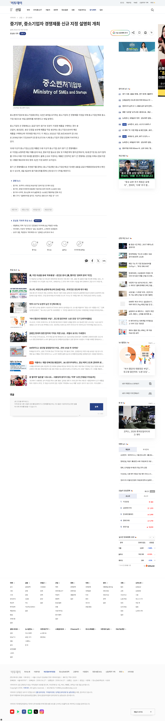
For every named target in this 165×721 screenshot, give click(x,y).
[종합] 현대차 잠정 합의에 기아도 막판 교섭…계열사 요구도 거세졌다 (57, 333)
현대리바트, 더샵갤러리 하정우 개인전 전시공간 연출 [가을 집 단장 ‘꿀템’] (141, 276)
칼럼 (137, 607)
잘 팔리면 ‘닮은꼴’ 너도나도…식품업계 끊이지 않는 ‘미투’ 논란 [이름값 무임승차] (62, 377)
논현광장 (138, 591)
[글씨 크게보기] (151, 32)
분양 (41, 599)
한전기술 (126, 527)
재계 (28, 10)
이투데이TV (44, 629)
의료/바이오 (82, 10)
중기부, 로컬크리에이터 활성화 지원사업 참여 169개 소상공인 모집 (37, 189)
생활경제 (73, 595)
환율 (11, 615)
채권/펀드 (13, 611)
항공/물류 (65, 10)
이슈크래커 (28, 633)
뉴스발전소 (28, 629)
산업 (18, 10)
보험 (26, 595)
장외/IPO (13, 599)
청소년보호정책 (64, 672)
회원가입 (128, 3)
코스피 (128, 496)
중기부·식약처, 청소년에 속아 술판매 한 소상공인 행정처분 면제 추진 (37, 192)
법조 (122, 587)
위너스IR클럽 (90, 629)
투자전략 (146, 449)
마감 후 (138, 603)
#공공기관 (48, 210)
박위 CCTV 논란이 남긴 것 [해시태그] (45, 304)
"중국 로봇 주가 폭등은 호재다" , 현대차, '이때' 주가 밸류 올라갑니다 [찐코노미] (137, 185)
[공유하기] (133, 32)
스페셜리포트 (59, 629)
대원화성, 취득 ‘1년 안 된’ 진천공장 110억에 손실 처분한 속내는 (35, 226)
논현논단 (138, 587)
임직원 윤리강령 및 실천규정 (64, 692)
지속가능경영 (120, 629)
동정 (122, 611)
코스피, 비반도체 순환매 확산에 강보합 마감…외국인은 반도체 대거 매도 (58, 289)
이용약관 (37, 672)
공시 (11, 587)
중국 (87, 599)
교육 (122, 591)
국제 (87, 583)
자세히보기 (38, 221)
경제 (71, 583)
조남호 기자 (14, 33)
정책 (41, 595)
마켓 (11, 583)
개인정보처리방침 (49, 672)
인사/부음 (123, 607)
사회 (122, 583)
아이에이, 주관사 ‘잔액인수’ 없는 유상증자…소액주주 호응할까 (35, 229)
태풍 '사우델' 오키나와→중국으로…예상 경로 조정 (140, 112)
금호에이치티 (127, 508)
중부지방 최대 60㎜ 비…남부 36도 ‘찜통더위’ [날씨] (141, 148)
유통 (73, 10)
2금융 (27, 599)
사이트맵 (130, 672)
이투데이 (13, 18)
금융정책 (27, 587)
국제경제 (88, 587)
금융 (26, 583)
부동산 (42, 583)
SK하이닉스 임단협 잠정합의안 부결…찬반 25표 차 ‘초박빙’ (53, 348)
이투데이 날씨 (105, 629)
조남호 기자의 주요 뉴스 (22, 220)
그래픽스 (27, 641)
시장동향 (43, 587)
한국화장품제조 (128, 514)
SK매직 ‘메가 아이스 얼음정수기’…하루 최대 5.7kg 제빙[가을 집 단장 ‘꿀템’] (141, 305)
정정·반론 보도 (97, 672)
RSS (152, 3)
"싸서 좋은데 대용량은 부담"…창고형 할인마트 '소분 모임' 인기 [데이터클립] (60, 318)
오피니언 (138, 583)
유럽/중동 (88, 607)
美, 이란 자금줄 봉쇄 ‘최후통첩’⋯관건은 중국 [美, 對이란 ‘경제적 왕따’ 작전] (60, 275)
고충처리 (76, 672)
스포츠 (12, 653)
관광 (11, 633)
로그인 (122, 3)
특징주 (128, 449)
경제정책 (73, 587)
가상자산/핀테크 (30, 607)
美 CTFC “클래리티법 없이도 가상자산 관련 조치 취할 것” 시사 (35, 196)
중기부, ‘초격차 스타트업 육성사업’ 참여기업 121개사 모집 (33, 186)
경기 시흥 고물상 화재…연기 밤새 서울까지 (137, 94)
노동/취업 (123, 599)
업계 (41, 591)
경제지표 (73, 591)
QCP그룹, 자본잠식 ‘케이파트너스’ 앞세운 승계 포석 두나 (33, 232)
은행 (26, 591)
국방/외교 (106, 595)
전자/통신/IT (37, 10)
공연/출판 (13, 649)
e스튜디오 (43, 633)
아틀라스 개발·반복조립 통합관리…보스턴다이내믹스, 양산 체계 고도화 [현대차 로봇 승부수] (70, 362)
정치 (104, 583)
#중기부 (14, 210)
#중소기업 (25, 210)
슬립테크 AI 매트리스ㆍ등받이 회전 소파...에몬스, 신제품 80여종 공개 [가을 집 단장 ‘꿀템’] (141, 314)
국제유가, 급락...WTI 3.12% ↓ (136, 136)
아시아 (88, 603)
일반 (101, 10)
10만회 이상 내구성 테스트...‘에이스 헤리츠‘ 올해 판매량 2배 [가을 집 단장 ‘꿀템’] (140, 285)
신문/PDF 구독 (144, 3)
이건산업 (126, 502)
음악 (11, 645)
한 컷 (26, 645)
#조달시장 (36, 210)
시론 (137, 595)
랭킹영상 (43, 637)
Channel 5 (74, 629)
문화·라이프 (14, 629)
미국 (87, 595)
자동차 (48, 10)
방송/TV (12, 637)
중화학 (56, 10)
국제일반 (88, 591)
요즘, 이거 (28, 637)
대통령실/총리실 (108, 587)
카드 (26, 603)
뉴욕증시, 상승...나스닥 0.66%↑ (137, 124)
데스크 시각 (139, 599)
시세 (11, 595)
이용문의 (86, 672)
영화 (11, 641)
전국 (122, 603)
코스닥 (146, 496)
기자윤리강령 (50, 692)
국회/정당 (106, 591)
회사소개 (27, 672)
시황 (11, 591)
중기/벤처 (93, 10)
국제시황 (12, 619)
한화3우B (126, 520)
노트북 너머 (139, 611)
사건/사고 (123, 595)
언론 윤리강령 (40, 692)
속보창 (135, 3)
